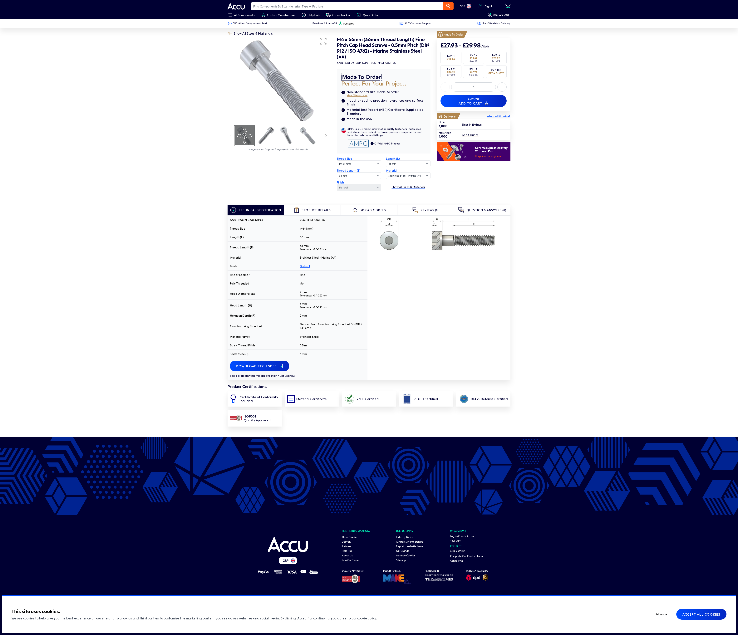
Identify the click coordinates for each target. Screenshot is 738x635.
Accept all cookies (701, 614)
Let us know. (287, 375)
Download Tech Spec (256, 366)
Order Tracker (349, 536)
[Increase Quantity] (445, 87)
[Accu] (236, 6)
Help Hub (347, 550)
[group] (278, 80)
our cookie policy (364, 618)
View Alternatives (357, 95)
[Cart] (507, 6)
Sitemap (401, 560)
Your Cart (455, 540)
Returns (346, 546)
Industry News (404, 536)
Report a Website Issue (409, 546)
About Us (347, 555)
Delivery (346, 541)
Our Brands (402, 550)
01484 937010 (501, 15)
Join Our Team (350, 560)
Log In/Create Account (463, 536)
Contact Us (456, 560)
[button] (323, 41)
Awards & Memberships (409, 541)
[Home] (288, 544)
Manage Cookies (406, 555)
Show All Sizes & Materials (253, 33)
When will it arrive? (498, 116)
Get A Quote (470, 135)
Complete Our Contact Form (466, 555)
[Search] (448, 6)
